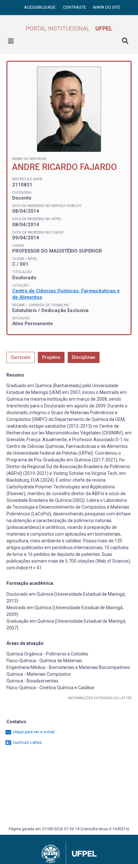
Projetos (51, 357)
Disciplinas (83, 357)
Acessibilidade (40, 7)
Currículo (20, 357)
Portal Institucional (69, 28)
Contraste (75, 7)
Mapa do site (106, 7)
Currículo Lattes (27, 742)
